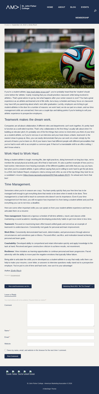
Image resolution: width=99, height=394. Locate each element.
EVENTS (85, 7)
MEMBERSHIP (82, 18)
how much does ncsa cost (38, 92)
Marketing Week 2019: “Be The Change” (78, 286)
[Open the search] (95, 10)
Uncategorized (15, 275)
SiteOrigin (47, 389)
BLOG (73, 7)
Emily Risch (33, 25)
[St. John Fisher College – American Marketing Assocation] (21, 7)
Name (7, 331)
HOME (50, 7)
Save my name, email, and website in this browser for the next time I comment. (37, 350)
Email (7, 337)
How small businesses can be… (18, 286)
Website (8, 344)
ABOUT (61, 7)
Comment (8, 305)
